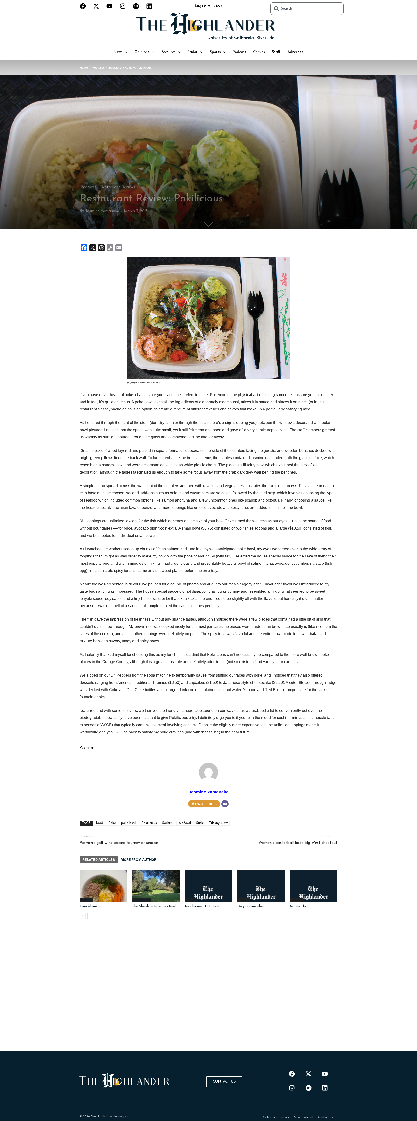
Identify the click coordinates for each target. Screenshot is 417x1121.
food (99, 823)
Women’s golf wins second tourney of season (119, 843)
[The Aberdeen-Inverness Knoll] (156, 886)
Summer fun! (299, 906)
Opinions (141, 52)
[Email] (225, 803)
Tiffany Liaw (218, 823)
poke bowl (128, 823)
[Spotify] (136, 6)
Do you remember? (251, 906)
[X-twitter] (96, 6)
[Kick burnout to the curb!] (208, 886)
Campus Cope (142, 899)
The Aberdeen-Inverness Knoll (154, 906)
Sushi (200, 823)
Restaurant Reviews (117, 187)
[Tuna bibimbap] (103, 886)
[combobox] (307, 8)
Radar (193, 52)
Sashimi (167, 823)
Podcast (239, 52)
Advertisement (303, 1117)
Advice (190, 899)
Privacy (284, 1117)
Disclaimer (268, 1117)
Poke (112, 823)
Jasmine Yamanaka (102, 211)
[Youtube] (110, 6)
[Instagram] (123, 6)
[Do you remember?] (261, 886)
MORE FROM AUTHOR (138, 860)
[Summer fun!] (313, 886)
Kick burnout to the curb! (203, 906)
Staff (276, 52)
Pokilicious (149, 823)
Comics (259, 52)
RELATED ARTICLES (99, 860)
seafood (185, 823)
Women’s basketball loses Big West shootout (297, 843)
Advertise (295, 52)
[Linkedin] (149, 6)
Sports (215, 52)
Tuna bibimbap (91, 906)
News (118, 52)
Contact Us (325, 1117)
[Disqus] (208, 990)
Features (168, 52)
